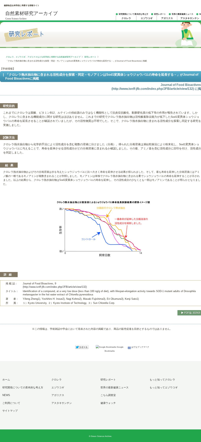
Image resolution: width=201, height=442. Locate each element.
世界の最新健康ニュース (182, 14)
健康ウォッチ (108, 403)
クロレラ (126, 18)
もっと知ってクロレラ (162, 379)
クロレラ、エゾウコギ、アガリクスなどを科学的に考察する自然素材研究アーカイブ (43, 57)
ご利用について (11, 403)
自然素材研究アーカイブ (31, 15)
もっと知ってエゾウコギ (164, 387)
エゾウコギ (147, 18)
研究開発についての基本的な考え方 (22, 387)
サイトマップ (10, 410)
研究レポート (160, 14)
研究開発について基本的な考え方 (133, 14)
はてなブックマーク (140, 347)
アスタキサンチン (61, 403)
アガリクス (167, 18)
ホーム (6, 379)
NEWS (6, 395)
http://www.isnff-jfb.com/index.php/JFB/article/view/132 (152, 88)
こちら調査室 (108, 395)
